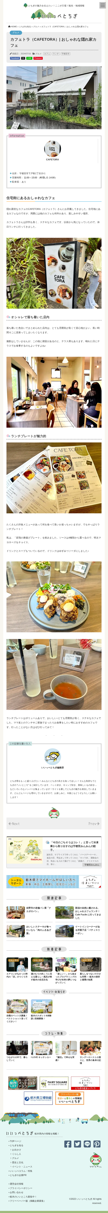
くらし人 (16, 1154)
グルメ (38, 53)
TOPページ (15, 1141)
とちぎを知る (16, 1145)
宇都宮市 (65, 54)
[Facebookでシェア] (68, 1146)
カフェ (47, 54)
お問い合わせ (16, 1192)
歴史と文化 (17, 1162)
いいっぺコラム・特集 (21, 1171)
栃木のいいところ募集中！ (23, 1197)
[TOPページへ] (54, 17)
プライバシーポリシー (21, 1188)
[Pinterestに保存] (97, 1146)
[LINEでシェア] (87, 1146)
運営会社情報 (16, 1184)
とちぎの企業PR (18, 1175)
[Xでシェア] (78, 1146)
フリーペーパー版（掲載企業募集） (28, 1201)
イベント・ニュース (22, 1166)
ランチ (56, 54)
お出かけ (16, 1150)
